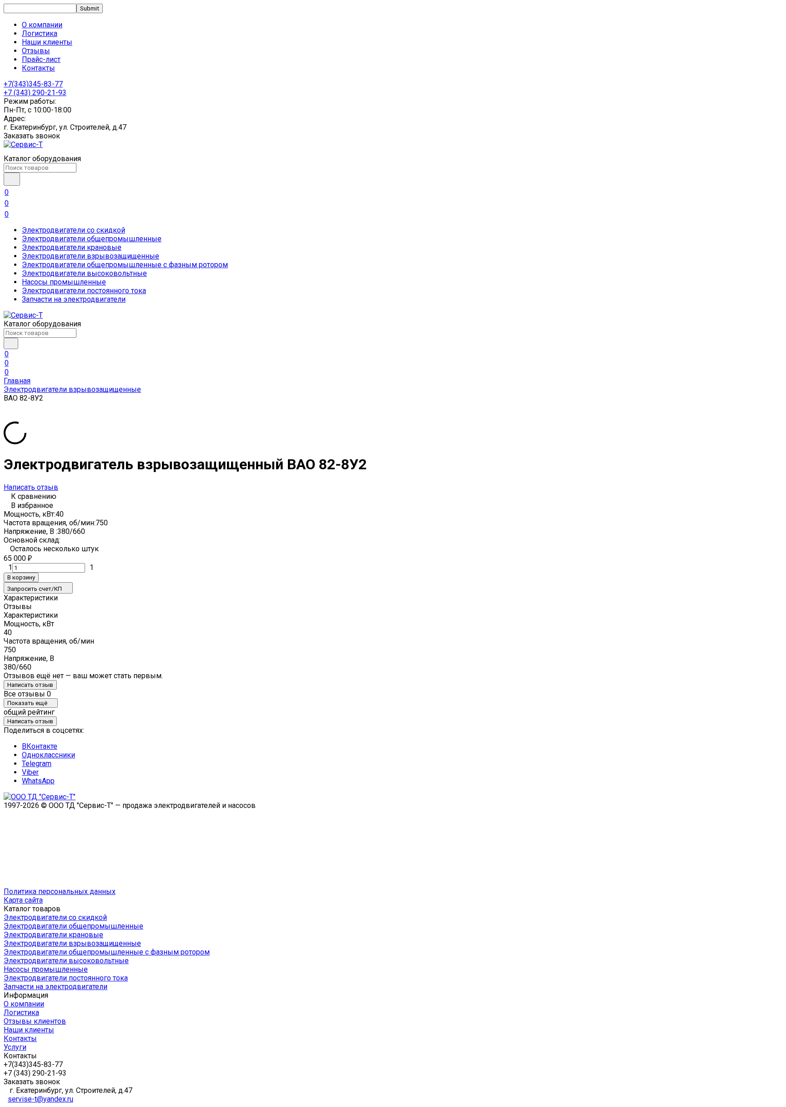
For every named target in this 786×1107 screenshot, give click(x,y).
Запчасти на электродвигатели (74, 299)
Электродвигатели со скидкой (73, 230)
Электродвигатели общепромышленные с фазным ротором (125, 264)
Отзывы (36, 50)
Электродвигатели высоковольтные (84, 273)
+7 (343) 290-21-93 (35, 92)
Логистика (39, 33)
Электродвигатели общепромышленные (91, 238)
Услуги (15, 1047)
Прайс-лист (41, 59)
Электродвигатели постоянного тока (84, 290)
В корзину (21, 577)
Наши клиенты (47, 42)
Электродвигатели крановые (71, 247)
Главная (17, 380)
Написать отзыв (31, 487)
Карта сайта (23, 900)
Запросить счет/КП (34, 588)
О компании (42, 24)
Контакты (38, 68)
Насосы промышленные (64, 282)
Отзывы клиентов (35, 1021)
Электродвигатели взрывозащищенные (90, 256)
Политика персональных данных (60, 891)
